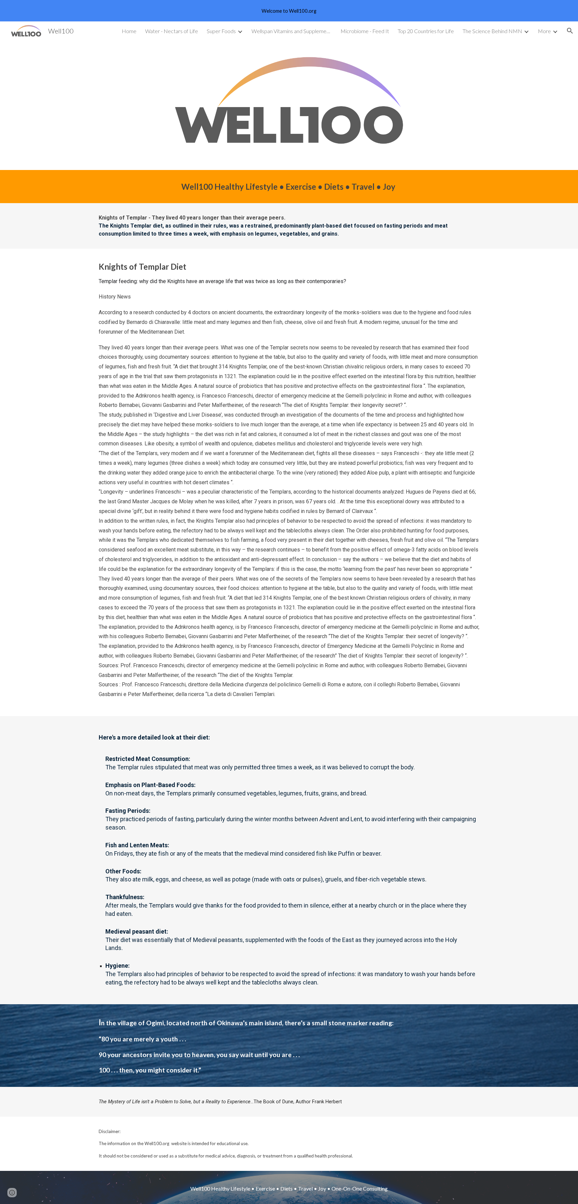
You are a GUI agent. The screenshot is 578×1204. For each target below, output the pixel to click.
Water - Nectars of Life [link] (171, 31)
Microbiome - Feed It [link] (365, 31)
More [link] (544, 31)
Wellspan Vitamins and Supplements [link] (292, 31)
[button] (570, 31)
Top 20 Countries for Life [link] (426, 31)
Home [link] (129, 31)
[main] (289, 186)
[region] (289, 10)
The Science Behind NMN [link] (492, 31)
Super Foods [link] (221, 31)
